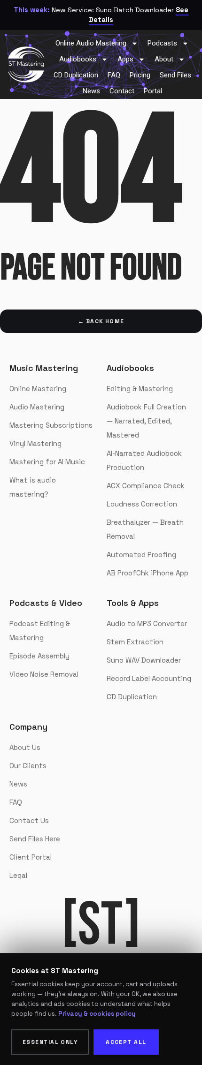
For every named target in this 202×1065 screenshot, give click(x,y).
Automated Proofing (141, 554)
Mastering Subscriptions (51, 425)
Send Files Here (34, 838)
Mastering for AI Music (47, 461)
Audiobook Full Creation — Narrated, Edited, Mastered (146, 420)
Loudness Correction (142, 503)
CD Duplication (132, 696)
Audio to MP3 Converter (147, 623)
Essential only (50, 1042)
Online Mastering (37, 388)
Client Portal (30, 857)
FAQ (15, 802)
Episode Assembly (39, 655)
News (18, 783)
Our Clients (28, 765)
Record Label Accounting (149, 678)
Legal (18, 875)
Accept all (126, 1042)
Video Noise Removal (43, 674)
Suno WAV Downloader (144, 660)
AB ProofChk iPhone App (147, 572)
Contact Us (29, 820)
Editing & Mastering (140, 388)
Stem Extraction (135, 641)
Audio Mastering (36, 406)
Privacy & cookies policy (97, 1014)
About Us (24, 747)
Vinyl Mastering (35, 443)
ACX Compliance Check (146, 485)
